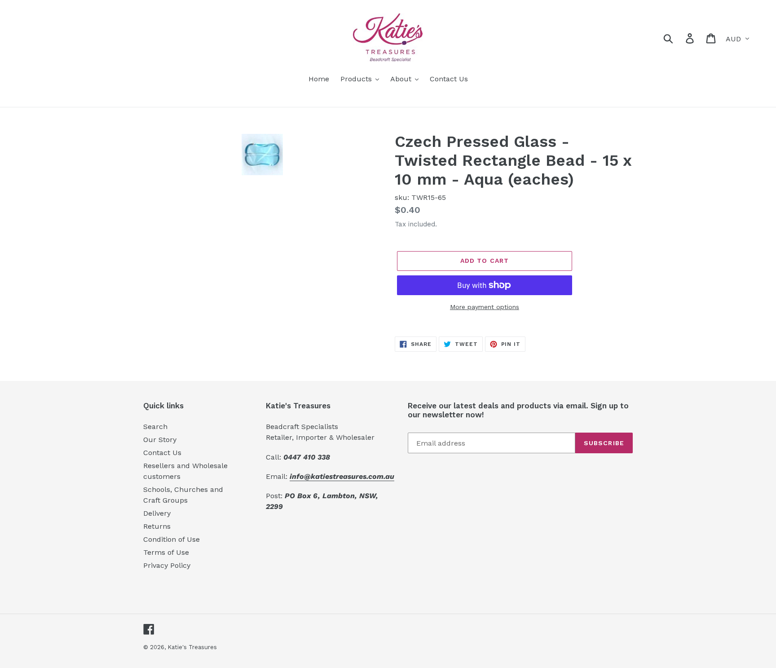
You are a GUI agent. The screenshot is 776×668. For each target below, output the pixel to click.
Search (155, 426)
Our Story (159, 439)
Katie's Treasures (192, 647)
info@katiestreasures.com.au (342, 476)
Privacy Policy (166, 565)
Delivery (157, 513)
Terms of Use (166, 552)
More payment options (484, 306)
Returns (157, 526)
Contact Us (162, 452)
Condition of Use (171, 539)
